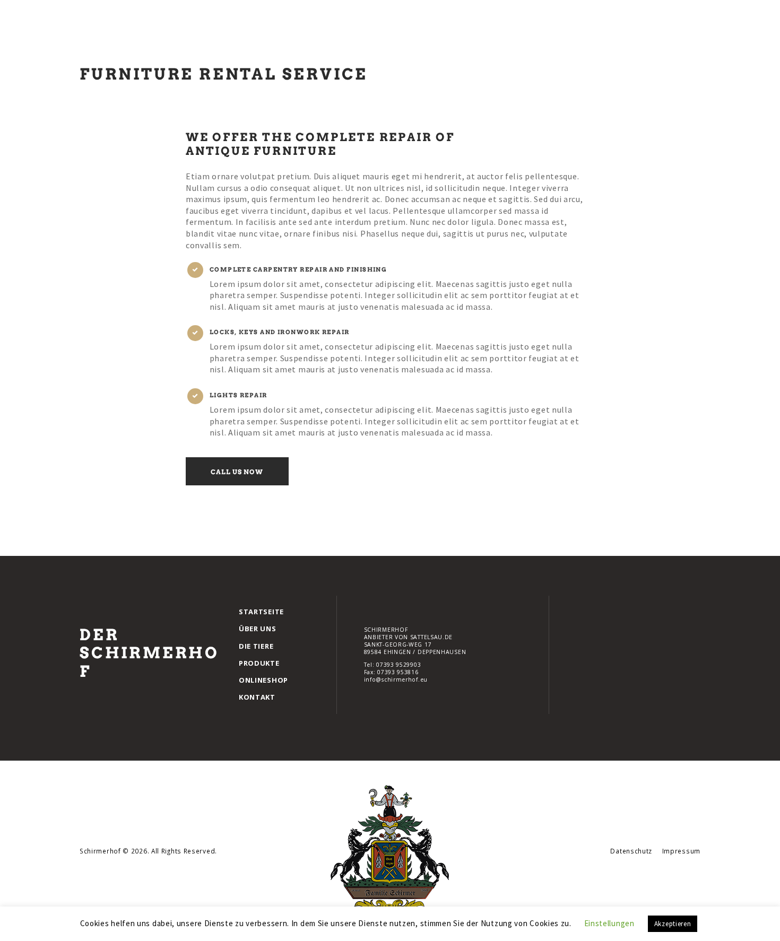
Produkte (259, 663)
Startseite (261, 611)
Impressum (681, 851)
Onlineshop (263, 680)
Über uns (257, 628)
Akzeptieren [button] (672, 923)
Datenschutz (631, 851)
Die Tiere (256, 646)
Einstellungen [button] (609, 923)
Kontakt (257, 697)
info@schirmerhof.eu (396, 679)
